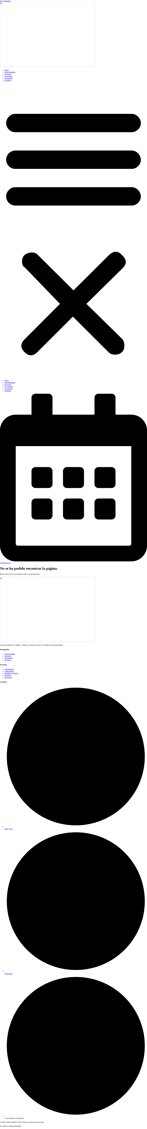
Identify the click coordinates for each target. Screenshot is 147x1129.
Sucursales (8, 78)
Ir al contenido (5, 1)
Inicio (7, 70)
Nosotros (8, 80)
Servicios (8, 74)
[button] (73, 230)
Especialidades (10, 72)
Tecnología (9, 76)
